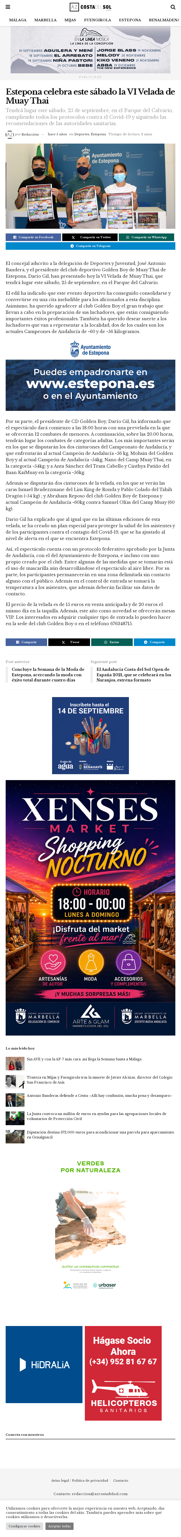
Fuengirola (97, 20)
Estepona (130, 20)
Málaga (17, 20)
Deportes (81, 134)
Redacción (30, 134)
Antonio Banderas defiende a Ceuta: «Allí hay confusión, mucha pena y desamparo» (99, 1095)
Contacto (120, 1481)
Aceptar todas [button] (59, 1526)
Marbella (45, 20)
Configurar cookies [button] (24, 1526)
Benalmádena (164, 20)
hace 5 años (57, 134)
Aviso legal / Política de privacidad (79, 1481)
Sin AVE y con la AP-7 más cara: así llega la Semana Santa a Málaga (84, 1059)
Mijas (70, 20)
